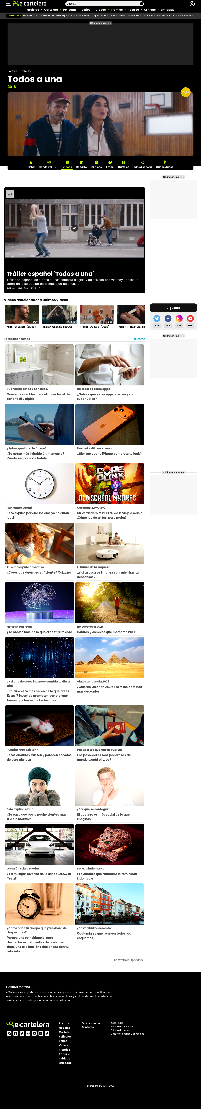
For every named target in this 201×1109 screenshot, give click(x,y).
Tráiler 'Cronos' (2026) (57, 326)
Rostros (133, 10)
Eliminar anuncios (101, 23)
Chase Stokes (81, 15)
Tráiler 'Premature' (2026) (134, 326)
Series (86, 10)
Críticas (150, 10)
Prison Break (163, 15)
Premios (117, 10)
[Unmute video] (74, 228)
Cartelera (51, 10)
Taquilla (64, 1054)
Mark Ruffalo (30, 15)
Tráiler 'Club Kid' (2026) (20, 326)
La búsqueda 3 (64, 15)
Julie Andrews (118, 15)
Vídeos (100, 10)
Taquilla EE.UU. (46, 15)
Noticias (33, 10)
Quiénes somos (91, 1023)
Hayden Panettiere (183, 15)
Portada (12, 71)
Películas (69, 10)
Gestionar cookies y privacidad (127, 1033)
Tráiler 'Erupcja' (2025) (94, 326)
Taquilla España (100, 15)
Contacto (88, 1027)
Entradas (167, 10)
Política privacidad (122, 1026)
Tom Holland (134, 15)
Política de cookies (121, 1030)
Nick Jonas (149, 15)
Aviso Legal (117, 1022)
